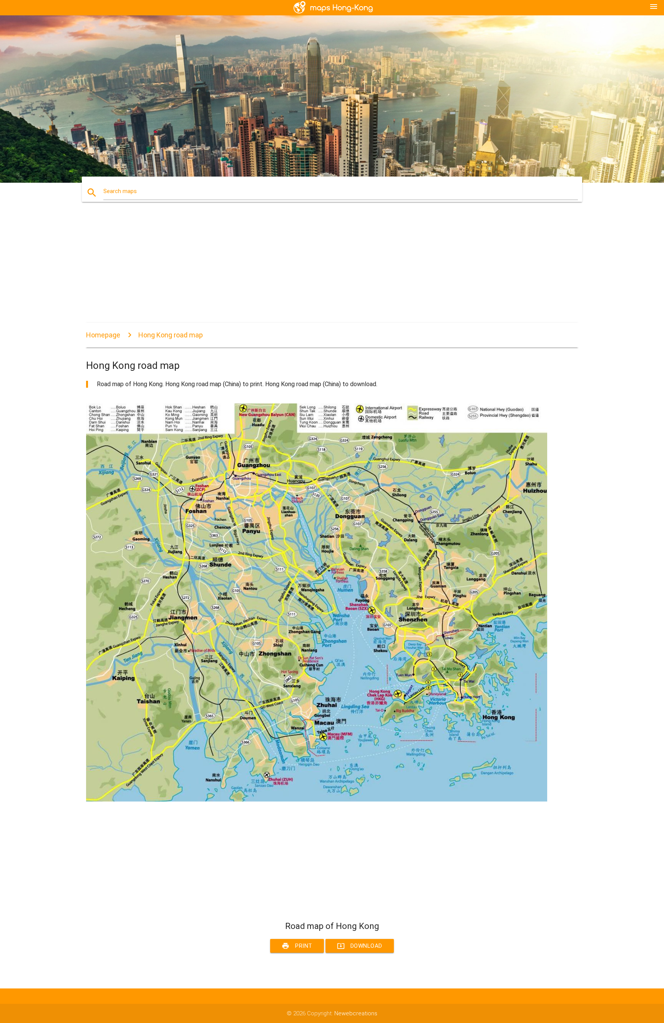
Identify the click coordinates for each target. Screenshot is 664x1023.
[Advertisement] (316, 269)
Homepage (103, 335)
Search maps (120, 191)
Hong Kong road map (170, 335)
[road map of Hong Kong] (316, 799)
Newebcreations (355, 1013)
